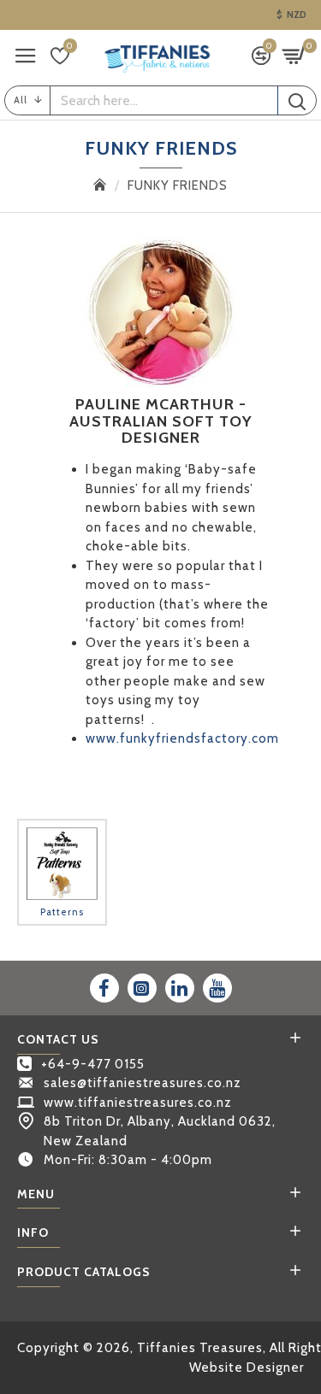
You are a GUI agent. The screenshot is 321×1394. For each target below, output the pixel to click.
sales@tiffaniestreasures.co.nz (142, 1083)
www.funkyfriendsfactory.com (182, 738)
